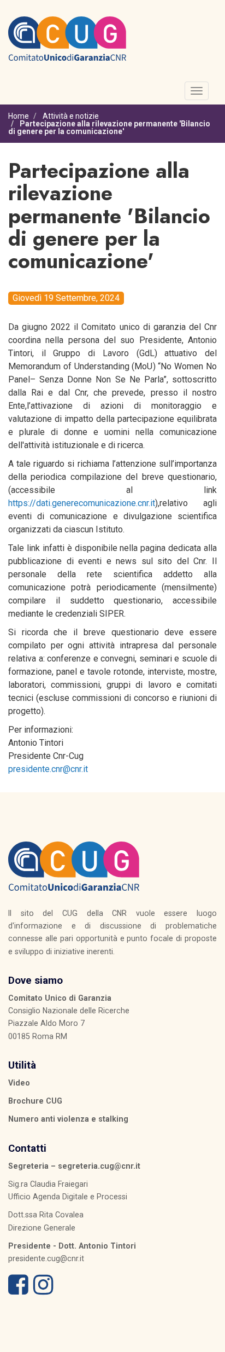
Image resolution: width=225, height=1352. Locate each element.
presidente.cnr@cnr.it (48, 769)
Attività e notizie (71, 116)
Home (18, 116)
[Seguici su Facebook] (18, 1290)
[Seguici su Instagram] (43, 1290)
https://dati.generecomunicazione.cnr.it (81, 503)
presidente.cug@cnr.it (46, 1258)
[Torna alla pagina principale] (67, 37)
